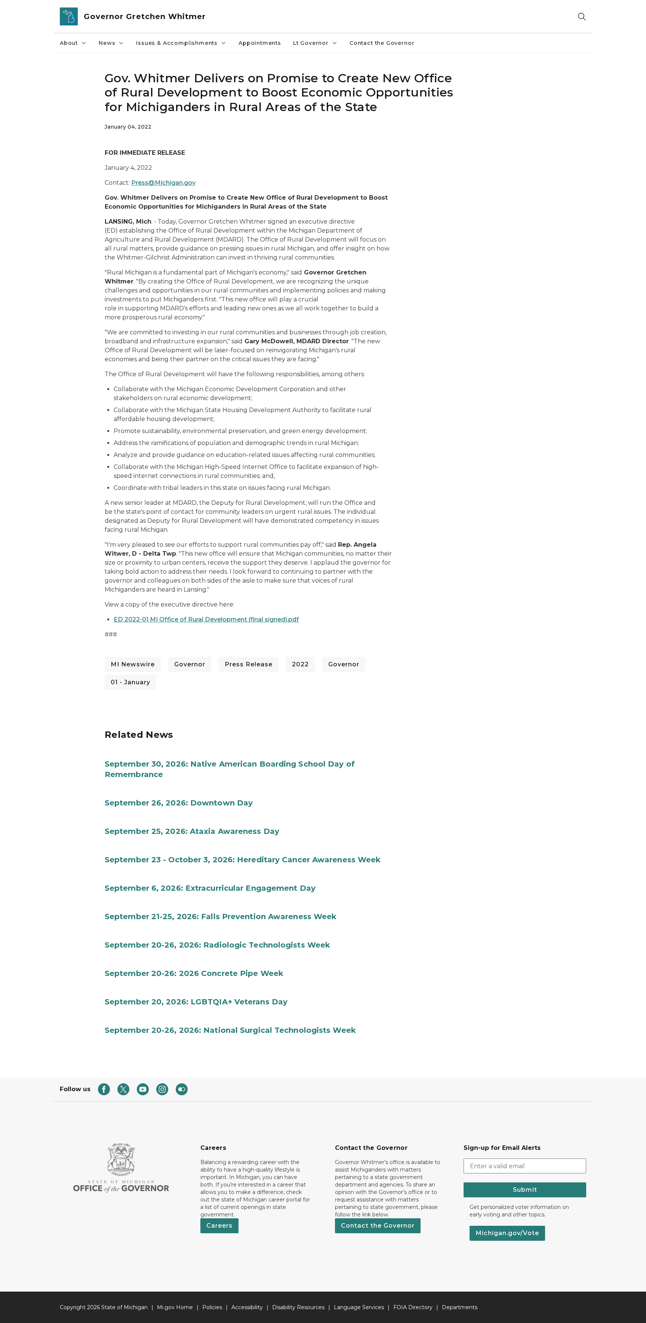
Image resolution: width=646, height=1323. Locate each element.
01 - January (130, 682)
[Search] (581, 16)
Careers (219, 1225)
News (107, 43)
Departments (459, 1307)
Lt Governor (311, 43)
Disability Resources (298, 1307)
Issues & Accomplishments (177, 43)
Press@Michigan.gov (163, 182)
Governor (189, 664)
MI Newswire (133, 664)
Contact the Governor (382, 43)
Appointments (260, 43)
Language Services (359, 1307)
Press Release (249, 664)
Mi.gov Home (175, 1307)
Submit (525, 1189)
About (69, 43)
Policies (212, 1307)
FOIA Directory (413, 1307)
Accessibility (247, 1307)
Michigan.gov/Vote (507, 1233)
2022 (300, 664)
